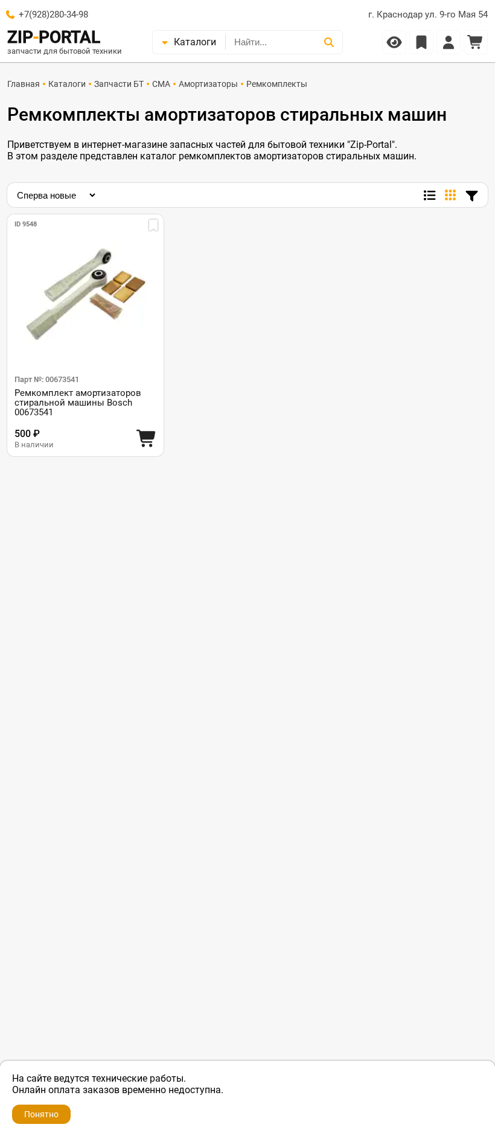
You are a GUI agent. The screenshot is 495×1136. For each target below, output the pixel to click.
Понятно (41, 1114)
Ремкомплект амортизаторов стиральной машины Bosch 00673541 (77, 403)
